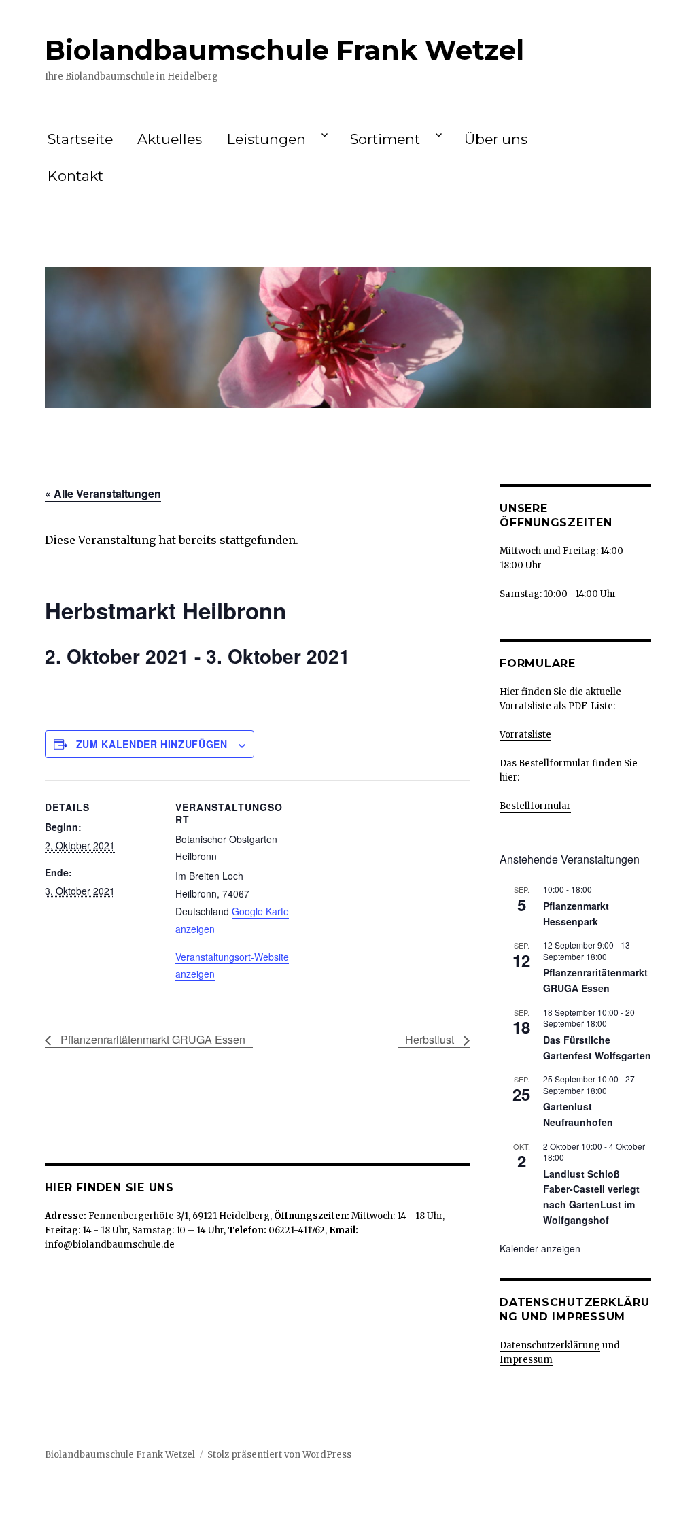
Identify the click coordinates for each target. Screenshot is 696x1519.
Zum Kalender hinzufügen (152, 744)
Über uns (495, 139)
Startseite (80, 139)
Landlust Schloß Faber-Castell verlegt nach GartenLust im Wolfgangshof (591, 1197)
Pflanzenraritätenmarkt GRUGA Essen (151, 1039)
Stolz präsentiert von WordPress (279, 1455)
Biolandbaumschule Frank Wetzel (284, 50)
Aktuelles (169, 139)
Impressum (526, 1359)
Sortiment (385, 139)
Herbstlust (431, 1039)
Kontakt (75, 175)
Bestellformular (535, 806)
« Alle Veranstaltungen (103, 493)
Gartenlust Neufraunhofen (578, 1114)
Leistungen (266, 139)
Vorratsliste (525, 734)
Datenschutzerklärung (550, 1345)
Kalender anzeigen (540, 1248)
